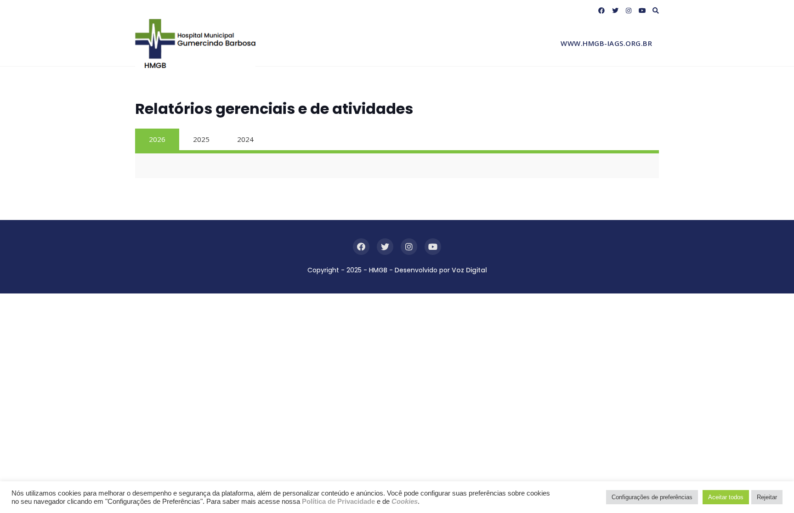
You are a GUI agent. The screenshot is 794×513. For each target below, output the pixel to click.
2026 (157, 139)
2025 (201, 139)
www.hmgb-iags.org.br (606, 43)
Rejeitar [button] (767, 497)
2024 (245, 139)
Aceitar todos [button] (725, 497)
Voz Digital (469, 270)
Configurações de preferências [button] (652, 497)
